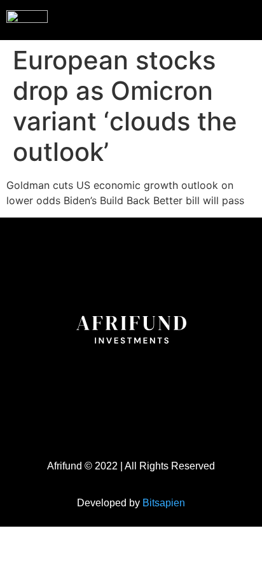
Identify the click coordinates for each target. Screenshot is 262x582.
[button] (226, 18)
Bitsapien (163, 502)
